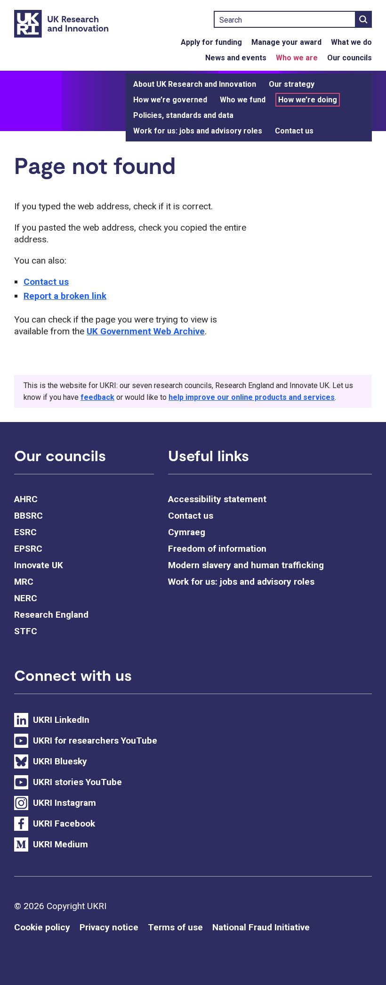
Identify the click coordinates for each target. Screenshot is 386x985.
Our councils (349, 57)
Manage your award (286, 42)
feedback (97, 397)
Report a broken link (65, 295)
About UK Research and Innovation (194, 84)
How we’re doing (307, 99)
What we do (351, 42)
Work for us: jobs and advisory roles (197, 130)
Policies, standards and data (183, 115)
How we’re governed (170, 99)
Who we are (297, 57)
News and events (235, 57)
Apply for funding (211, 42)
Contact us (294, 130)
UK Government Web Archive (146, 331)
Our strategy (291, 84)
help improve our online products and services (252, 397)
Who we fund (242, 99)
